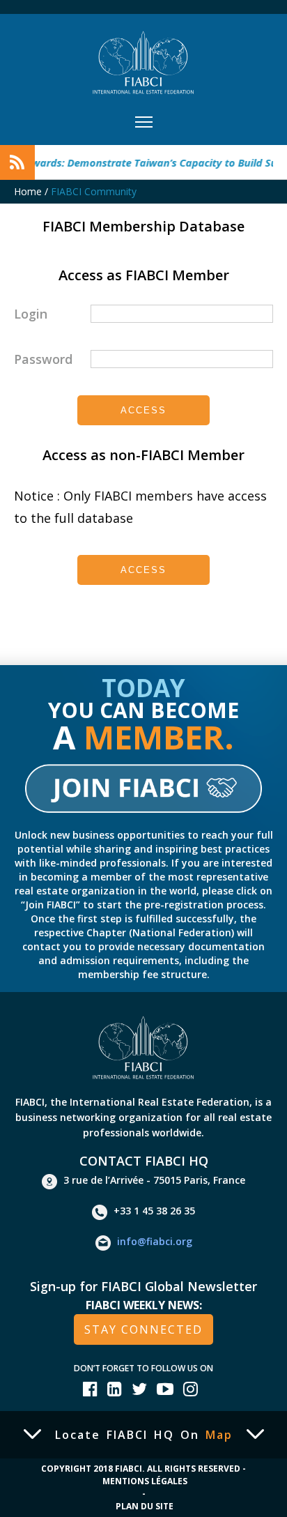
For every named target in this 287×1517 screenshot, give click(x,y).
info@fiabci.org (154, 1241)
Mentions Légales (144, 1481)
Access (143, 410)
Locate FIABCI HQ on (144, 1434)
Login (30, 313)
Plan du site (144, 1506)
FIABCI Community (94, 191)
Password (43, 359)
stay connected (143, 1329)
